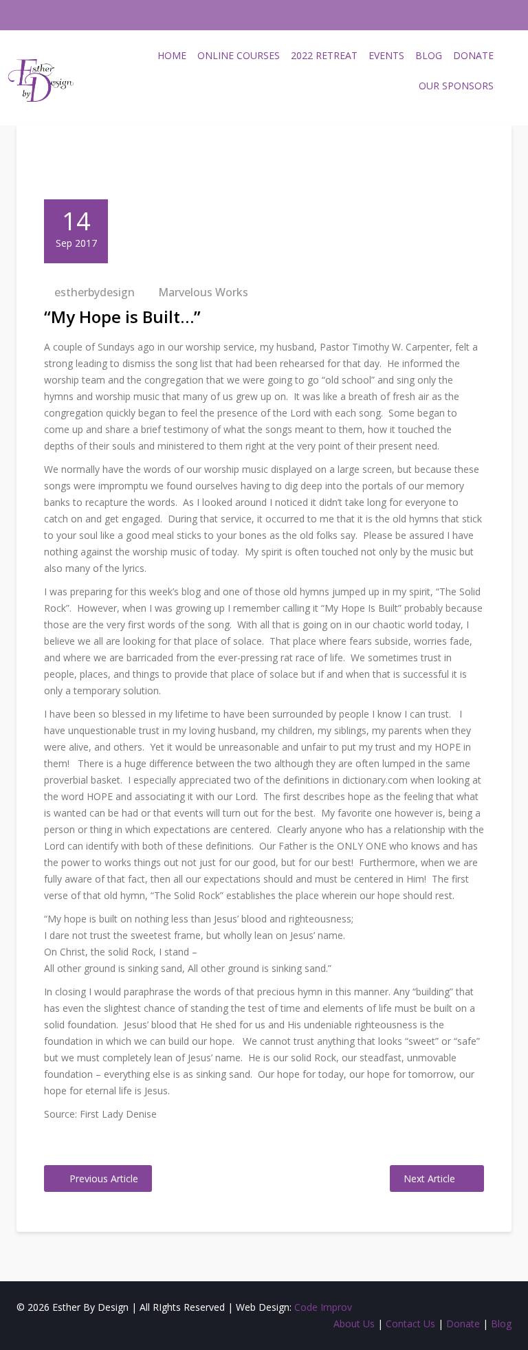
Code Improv (323, 1307)
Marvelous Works (203, 292)
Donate (473, 55)
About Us (354, 1323)
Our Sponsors (456, 85)
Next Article (429, 1178)
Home (171, 55)
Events (386, 55)
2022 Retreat (324, 55)
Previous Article (103, 1178)
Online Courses (238, 55)
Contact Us (410, 1323)
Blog (428, 55)
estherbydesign (94, 292)
